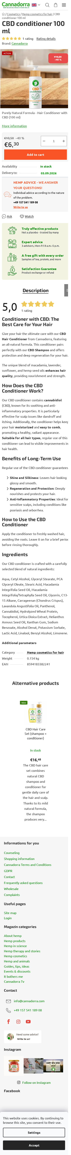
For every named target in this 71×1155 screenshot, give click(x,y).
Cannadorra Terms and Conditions (27, 864)
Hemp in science (15, 946)
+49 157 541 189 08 (28, 1010)
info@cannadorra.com (29, 1001)
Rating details (46, 38)
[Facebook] (8, 1021)
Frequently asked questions (23, 883)
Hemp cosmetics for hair (45, 652)
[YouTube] (28, 1021)
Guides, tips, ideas (16, 966)
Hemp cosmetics (15, 956)
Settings (34, 1132)
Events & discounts (17, 971)
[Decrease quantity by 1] (44, 141)
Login (8, 918)
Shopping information (19, 859)
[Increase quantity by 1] (64, 141)
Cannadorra (20, 43)
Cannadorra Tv (14, 981)
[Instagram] (18, 1021)
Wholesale (11, 889)
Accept (34, 1145)
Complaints (12, 895)
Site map (10, 913)
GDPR (8, 871)
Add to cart (35, 154)
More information (14, 126)
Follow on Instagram (36, 1082)
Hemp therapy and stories (22, 951)
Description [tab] (36, 290)
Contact (9, 877)
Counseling (12, 853)
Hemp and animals (17, 961)
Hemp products (14, 941)
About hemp (12, 936)
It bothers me (13, 976)
